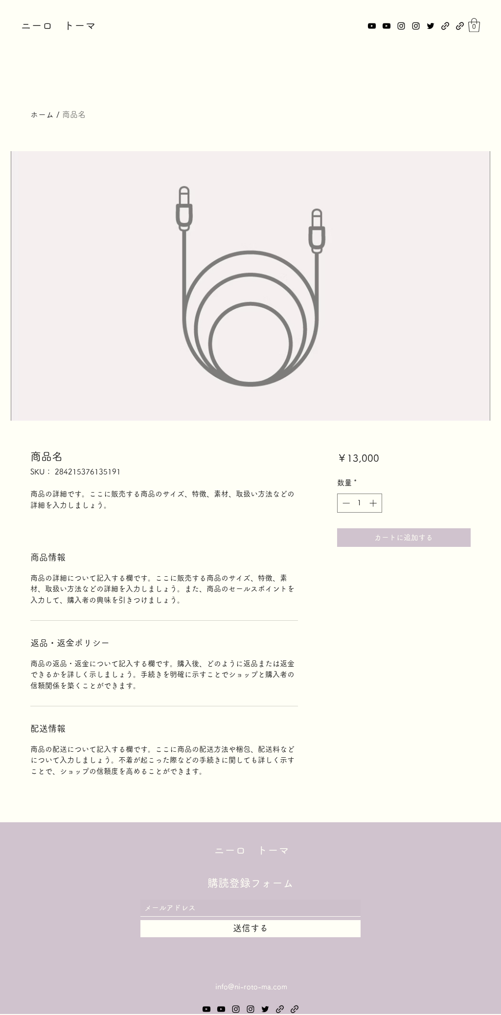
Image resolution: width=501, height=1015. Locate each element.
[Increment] (374, 503)
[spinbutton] (359, 503)
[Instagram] (401, 26)
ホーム (42, 114)
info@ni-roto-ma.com (251, 987)
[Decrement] (345, 503)
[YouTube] (372, 26)
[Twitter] (430, 26)
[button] (474, 25)
